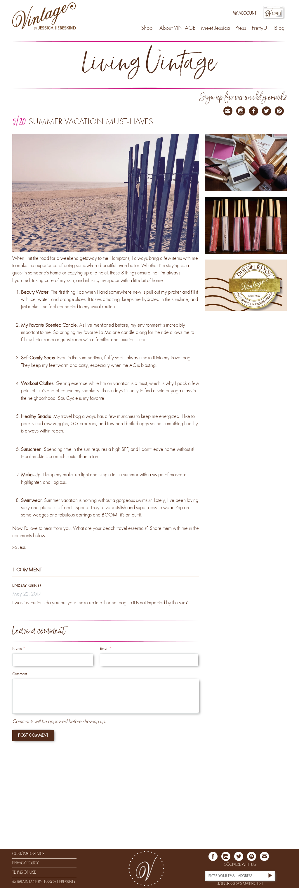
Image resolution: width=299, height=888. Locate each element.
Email (105, 649)
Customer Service (28, 853)
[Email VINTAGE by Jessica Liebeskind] (227, 110)
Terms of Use (24, 872)
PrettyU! (260, 28)
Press (240, 28)
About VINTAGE (177, 28)
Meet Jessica (215, 28)
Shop (146, 28)
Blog (279, 28)
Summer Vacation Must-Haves (91, 122)
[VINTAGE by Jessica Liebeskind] (44, 16)
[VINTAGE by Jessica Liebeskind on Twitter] (266, 110)
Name (18, 649)
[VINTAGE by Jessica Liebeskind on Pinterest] (279, 110)
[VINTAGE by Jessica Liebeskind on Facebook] (253, 110)
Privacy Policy (25, 863)
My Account (244, 13)
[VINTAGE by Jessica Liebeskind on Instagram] (240, 110)
